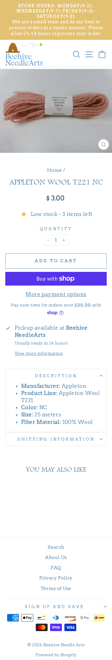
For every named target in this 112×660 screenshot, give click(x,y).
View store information (39, 353)
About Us (56, 557)
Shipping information (56, 439)
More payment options (56, 294)
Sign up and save (54, 606)
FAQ (56, 568)
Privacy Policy (56, 578)
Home (54, 170)
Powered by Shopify (55, 655)
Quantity (56, 228)
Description (56, 375)
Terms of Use (56, 588)
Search (56, 547)
